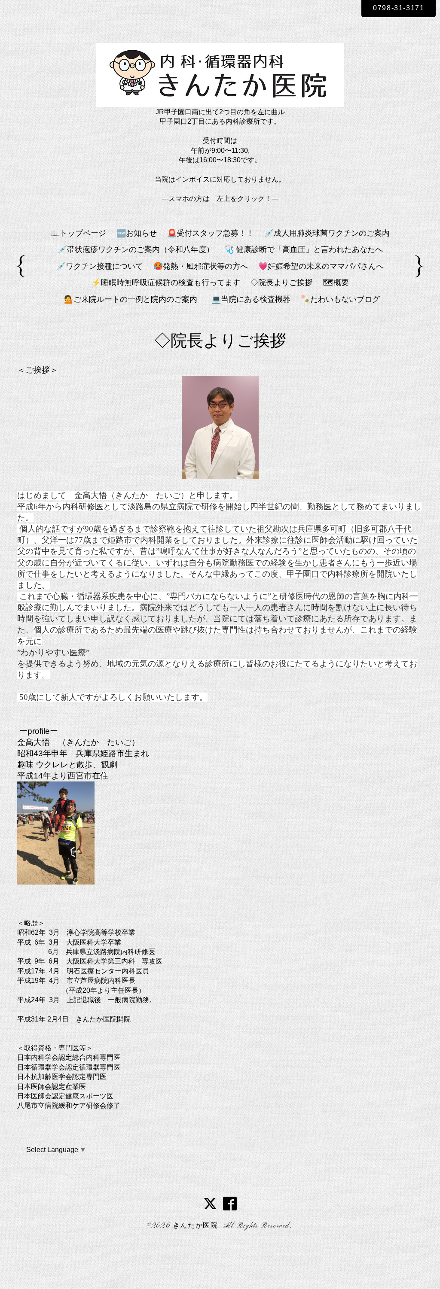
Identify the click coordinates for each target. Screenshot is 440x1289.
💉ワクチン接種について (99, 266)
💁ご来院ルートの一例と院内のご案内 (134, 299)
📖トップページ (78, 233)
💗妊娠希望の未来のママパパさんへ (321, 266)
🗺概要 (336, 282)
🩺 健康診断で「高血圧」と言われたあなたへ (303, 249)
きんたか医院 (195, 1226)
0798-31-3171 (398, 8)
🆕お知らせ (136, 233)
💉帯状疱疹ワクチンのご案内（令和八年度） (136, 249)
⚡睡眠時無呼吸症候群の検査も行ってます (166, 282)
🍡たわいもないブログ (340, 299)
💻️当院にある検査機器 (250, 299)
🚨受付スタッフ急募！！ (210, 233)
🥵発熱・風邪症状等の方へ (200, 266)
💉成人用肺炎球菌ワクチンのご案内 (327, 233)
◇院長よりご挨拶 (281, 282)
